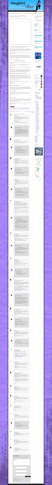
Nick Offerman (37, 82)
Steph (15, 439)
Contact (28, 10)
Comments (37, 176)
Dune (35, 86)
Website (15, 474)
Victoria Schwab (36, 141)
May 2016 (37, 106)
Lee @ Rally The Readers (17, 309)
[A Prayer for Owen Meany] (41, 79)
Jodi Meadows (36, 139)
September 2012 (37, 129)
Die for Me (26, 56)
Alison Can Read (28, 46)
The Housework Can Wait (24, 484)
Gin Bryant (15, 233)
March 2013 (37, 125)
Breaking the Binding (18, 57)
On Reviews (31, 10)
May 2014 (37, 117)
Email (15, 471)
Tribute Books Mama (16, 349)
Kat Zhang (36, 142)
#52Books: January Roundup (39, 98)
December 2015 (37, 108)
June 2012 (37, 131)
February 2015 (37, 113)
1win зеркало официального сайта (19, 10)
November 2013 (37, 120)
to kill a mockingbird (20, 108)
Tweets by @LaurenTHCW (37, 93)
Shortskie (15, 361)
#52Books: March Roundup (38, 97)
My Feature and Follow (17, 121)
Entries (37, 175)
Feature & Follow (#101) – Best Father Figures (21, 152)
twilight (23, 108)
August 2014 (37, 115)
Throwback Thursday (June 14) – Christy (14, 13)
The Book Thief (17, 79)
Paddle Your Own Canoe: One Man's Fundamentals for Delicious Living (38, 81)
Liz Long (36, 137)
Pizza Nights (21, 335)
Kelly (14, 330)
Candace (15, 179)
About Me (25, 10)
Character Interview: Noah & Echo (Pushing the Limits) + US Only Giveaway (21, 290)
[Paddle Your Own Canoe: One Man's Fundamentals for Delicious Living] (41, 82)
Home (9, 10)
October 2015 (37, 109)
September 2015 (37, 110)
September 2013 (37, 121)
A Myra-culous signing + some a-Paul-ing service (29, 14)
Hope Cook (36, 84)
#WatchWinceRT (13, 10)
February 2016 (37, 107)
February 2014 (37, 118)
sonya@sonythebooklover (17, 158)
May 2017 (37, 103)
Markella (15, 115)
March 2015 (37, 112)
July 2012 (37, 130)
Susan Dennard (36, 136)
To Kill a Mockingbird (16, 85)
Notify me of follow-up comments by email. (18, 479)
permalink (28, 108)
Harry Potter (18, 73)
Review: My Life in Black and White (24, 417)
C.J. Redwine (36, 140)
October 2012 (37, 128)
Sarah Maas (36, 138)
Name (15, 467)
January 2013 (37, 126)
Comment (15, 459)
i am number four (13, 108)
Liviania (15, 414)
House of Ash (36, 83)
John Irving (36, 78)
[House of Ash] (41, 85)
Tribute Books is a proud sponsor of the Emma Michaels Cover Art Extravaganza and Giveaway (21, 356)
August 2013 (37, 122)
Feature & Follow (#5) (23, 240)
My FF (15, 409)
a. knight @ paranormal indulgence (18, 280)
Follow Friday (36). (22, 142)
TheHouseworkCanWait (18, 16)
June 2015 (37, 111)
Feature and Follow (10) (23, 122)
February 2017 (37, 104)
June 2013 (37, 123)
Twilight (15, 97)
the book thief (16, 108)
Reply (16, 135)
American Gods (36, 75)
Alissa (15, 139)
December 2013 (37, 119)
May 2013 (37, 124)
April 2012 (37, 132)
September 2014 (37, 114)
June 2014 (37, 116)
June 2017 (37, 102)
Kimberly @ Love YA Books (17, 201)
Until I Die (29, 56)
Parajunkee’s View (23, 46)
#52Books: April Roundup (38, 96)
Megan (15, 386)
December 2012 (37, 127)
